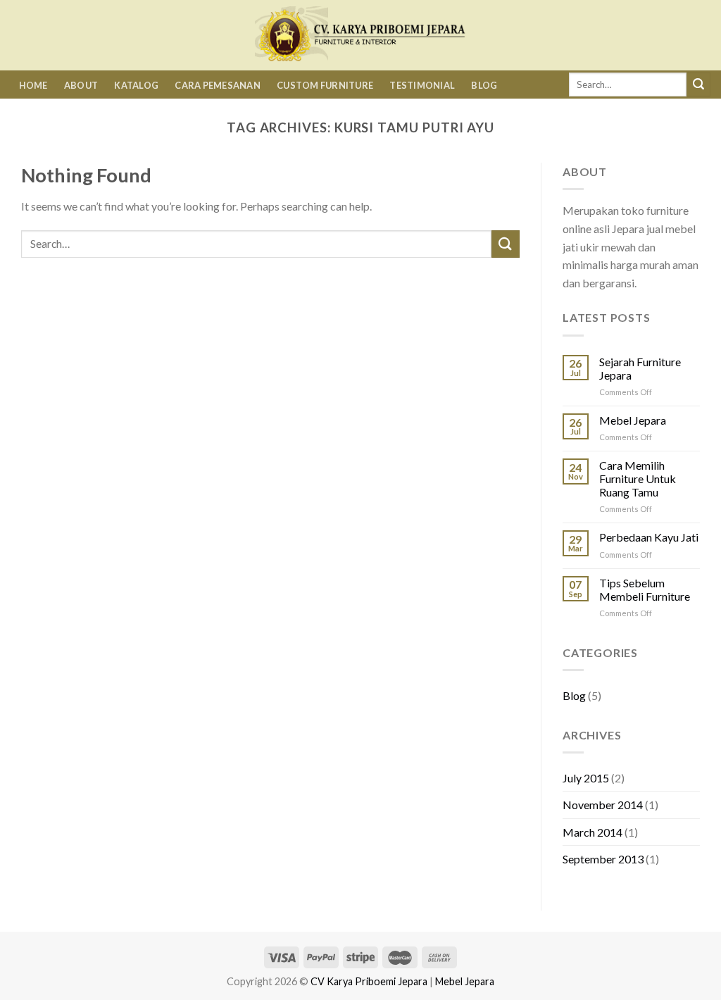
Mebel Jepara (632, 420)
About (81, 85)
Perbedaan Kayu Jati (648, 537)
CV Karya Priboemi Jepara (369, 981)
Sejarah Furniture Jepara (640, 368)
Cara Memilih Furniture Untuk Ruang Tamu (637, 478)
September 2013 (603, 858)
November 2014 (603, 804)
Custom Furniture (325, 85)
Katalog (136, 85)
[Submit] (698, 84)
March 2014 (592, 832)
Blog (484, 85)
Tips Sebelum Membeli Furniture (644, 589)
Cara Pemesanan (218, 85)
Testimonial (422, 85)
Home (33, 85)
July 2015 (586, 778)
